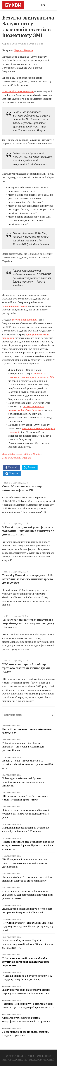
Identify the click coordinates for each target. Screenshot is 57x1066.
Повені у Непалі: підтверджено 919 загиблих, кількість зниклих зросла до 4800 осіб (27, 578)
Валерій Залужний (12, 454)
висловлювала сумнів (14, 306)
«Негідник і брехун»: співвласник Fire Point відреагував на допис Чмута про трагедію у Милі (27, 926)
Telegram (13, 473)
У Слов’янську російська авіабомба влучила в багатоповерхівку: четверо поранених (25, 961)
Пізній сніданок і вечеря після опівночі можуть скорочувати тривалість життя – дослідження (25, 863)
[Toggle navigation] (51, 5)
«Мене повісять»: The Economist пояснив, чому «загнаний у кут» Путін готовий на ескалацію (28, 845)
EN (43, 5)
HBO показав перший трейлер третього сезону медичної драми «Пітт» (26, 667)
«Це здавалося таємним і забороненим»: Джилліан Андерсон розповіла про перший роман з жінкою (27, 894)
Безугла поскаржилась (25, 319)
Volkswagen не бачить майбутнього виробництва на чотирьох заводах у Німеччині (28, 623)
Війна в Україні (32, 454)
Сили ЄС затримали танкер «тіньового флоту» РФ (21, 488)
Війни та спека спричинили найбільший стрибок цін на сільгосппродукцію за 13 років (25, 813)
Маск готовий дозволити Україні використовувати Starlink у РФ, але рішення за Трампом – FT (27, 944)
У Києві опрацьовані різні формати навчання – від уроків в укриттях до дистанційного (28, 530)
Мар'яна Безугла (11, 457)
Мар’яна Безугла (23, 50)
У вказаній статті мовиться (18, 91)
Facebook (13, 467)
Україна (26, 457)
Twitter (31, 467)
